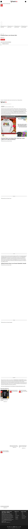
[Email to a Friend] (5, 104)
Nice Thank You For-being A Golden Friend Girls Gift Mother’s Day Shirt (5, 506)
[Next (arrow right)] (26, 264)
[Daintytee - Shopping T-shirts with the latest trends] (14, 2)
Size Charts (23, 515)
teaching (12, 382)
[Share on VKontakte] (7, 104)
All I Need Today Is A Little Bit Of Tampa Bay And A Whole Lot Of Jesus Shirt (4, 400)
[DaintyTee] (4, 102)
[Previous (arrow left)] (1, 264)
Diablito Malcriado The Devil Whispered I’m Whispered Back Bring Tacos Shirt (15, 386)
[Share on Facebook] (2, 104)
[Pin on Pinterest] (6, 104)
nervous (25, 108)
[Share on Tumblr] (10, 104)
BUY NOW (2, 39)
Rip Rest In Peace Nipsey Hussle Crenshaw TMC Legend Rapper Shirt (23, 446)
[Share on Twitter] (3, 104)
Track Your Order (24, 516)
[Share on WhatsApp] (1, 104)
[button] (1, 1)
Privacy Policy (17, 515)
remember (8, 258)
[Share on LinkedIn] (9, 104)
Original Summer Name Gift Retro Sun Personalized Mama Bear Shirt (14, 446)
